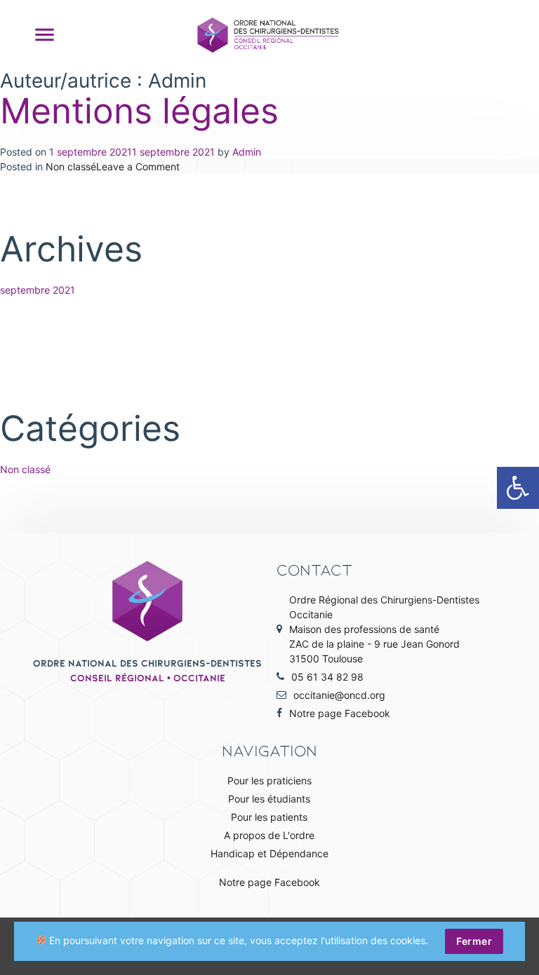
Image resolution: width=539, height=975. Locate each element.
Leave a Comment (138, 166)
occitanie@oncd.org (339, 695)
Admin (246, 152)
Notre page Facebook (339, 713)
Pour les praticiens (269, 780)
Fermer (474, 941)
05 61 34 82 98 (327, 677)
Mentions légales (139, 111)
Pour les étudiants (269, 799)
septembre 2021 (37, 290)
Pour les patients (269, 817)
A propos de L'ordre (269, 835)
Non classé (71, 166)
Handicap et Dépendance (269, 853)
